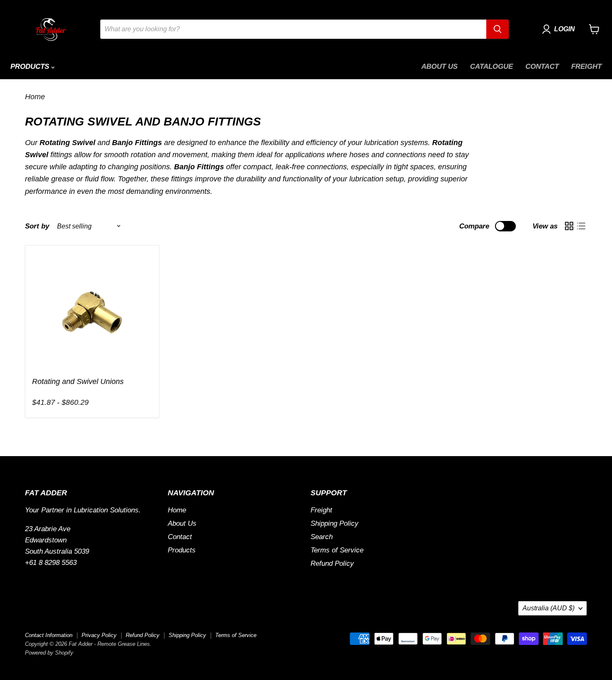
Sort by (37, 226)
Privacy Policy (99, 635)
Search (322, 537)
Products (30, 66)
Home (35, 97)
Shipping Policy (334, 523)
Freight (586, 66)
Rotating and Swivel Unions (78, 381)
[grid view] (569, 226)
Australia (548, 608)
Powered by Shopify (49, 653)
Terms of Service (337, 550)
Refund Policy (332, 563)
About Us (439, 66)
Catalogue (491, 66)
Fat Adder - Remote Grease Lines (78, 391)
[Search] (497, 29)
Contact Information (48, 635)
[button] (560, 29)
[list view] (581, 226)
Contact (542, 66)
